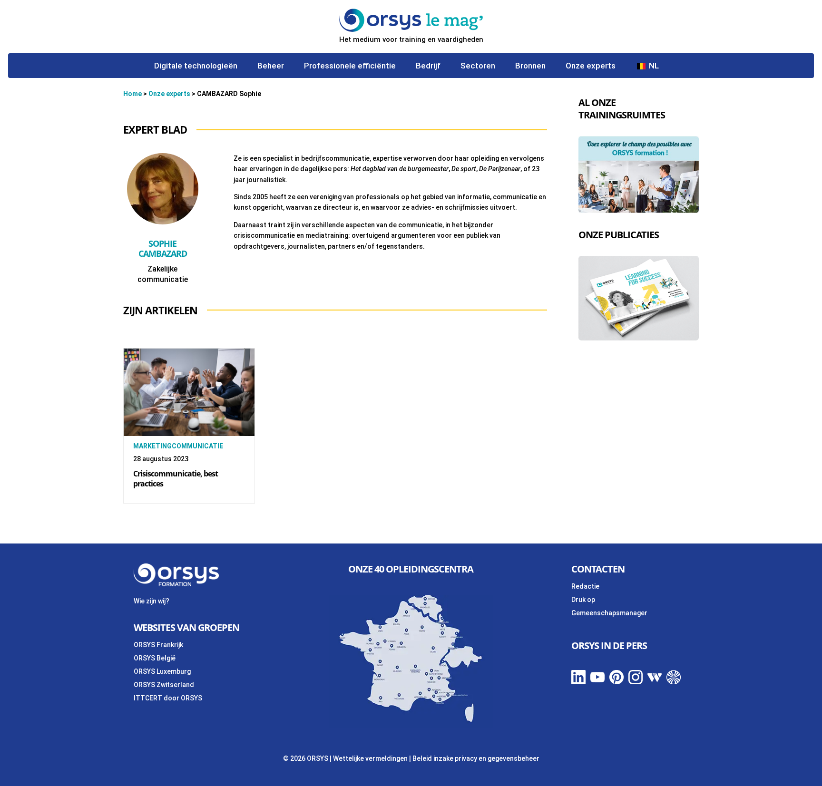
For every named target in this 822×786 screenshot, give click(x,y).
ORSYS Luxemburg (162, 671)
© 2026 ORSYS (306, 758)
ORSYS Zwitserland (164, 685)
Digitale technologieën (195, 66)
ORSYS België (155, 658)
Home (132, 93)
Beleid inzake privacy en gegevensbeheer (475, 758)
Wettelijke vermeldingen (370, 758)
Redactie (585, 586)
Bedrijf (428, 66)
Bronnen (530, 66)
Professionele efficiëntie (350, 66)
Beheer (270, 66)
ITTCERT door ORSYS (168, 698)
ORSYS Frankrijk (158, 645)
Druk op (583, 599)
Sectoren (477, 66)
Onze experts (591, 66)
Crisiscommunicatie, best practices (175, 478)
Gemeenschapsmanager (609, 613)
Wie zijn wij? (151, 601)
